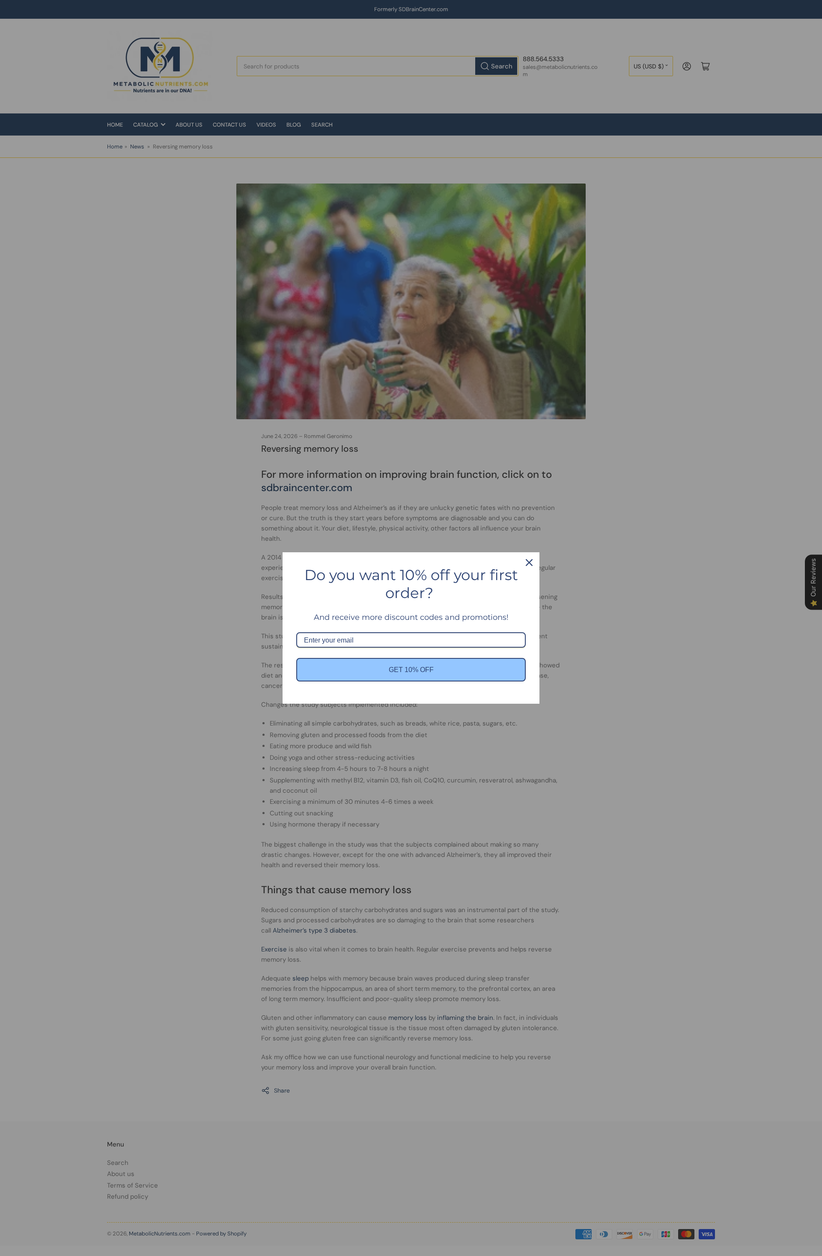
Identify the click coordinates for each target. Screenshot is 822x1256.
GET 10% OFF (411, 669)
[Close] (529, 562)
